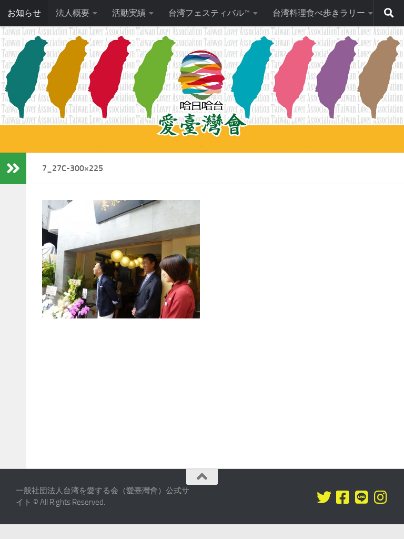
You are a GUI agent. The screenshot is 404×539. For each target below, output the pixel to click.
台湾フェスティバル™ (209, 13)
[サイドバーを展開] (13, 168)
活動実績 (129, 13)
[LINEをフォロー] (362, 497)
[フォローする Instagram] (380, 497)
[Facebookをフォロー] (343, 497)
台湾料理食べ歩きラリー (318, 13)
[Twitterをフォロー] (324, 497)
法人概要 (72, 13)
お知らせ (24, 13)
